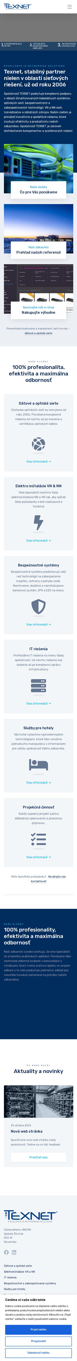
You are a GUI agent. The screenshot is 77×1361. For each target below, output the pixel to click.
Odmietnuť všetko (38, 1352)
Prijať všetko (39, 1329)
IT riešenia (10, 1277)
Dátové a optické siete (18, 1265)
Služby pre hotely (14, 1289)
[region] (38, 1327)
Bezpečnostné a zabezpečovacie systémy (30, 1283)
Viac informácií (36, 461)
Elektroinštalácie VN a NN (19, 1271)
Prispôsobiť (38, 1341)
